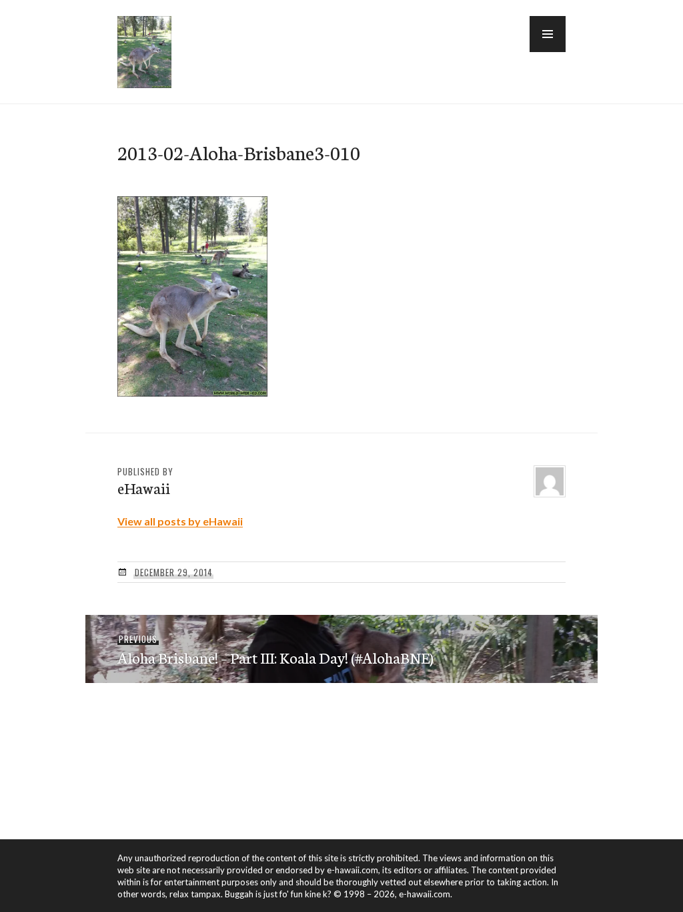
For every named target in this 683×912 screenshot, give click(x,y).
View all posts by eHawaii (180, 521)
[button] (548, 34)
